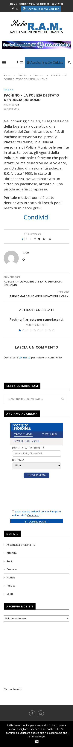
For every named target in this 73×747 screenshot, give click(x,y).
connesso (25, 357)
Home (13, 3)
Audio (10, 561)
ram (17, 104)
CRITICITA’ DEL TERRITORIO (34, 3)
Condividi (37, 217)
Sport (10, 593)
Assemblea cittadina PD (21, 544)
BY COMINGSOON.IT (37, 521)
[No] (68, 734)
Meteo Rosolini (13, 689)
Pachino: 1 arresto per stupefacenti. (36, 319)
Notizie (22, 75)
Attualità (12, 553)
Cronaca (38, 75)
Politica (11, 585)
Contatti (57, 3)
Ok (36, 741)
